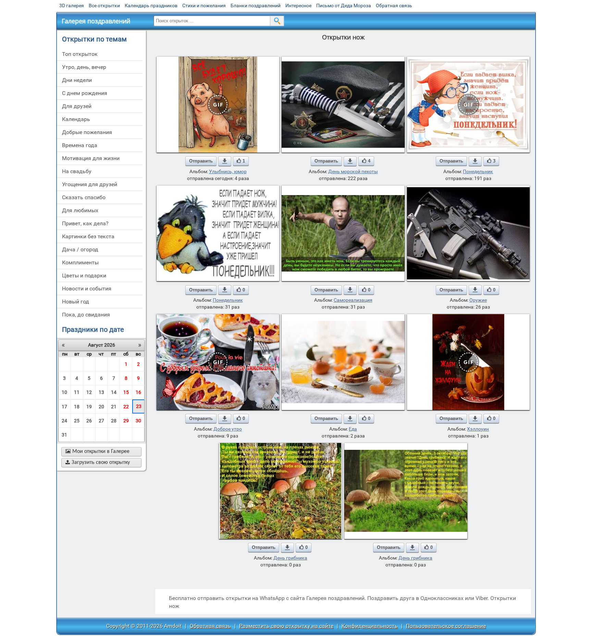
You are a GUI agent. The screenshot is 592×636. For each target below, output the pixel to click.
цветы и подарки (84, 275)
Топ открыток (80, 54)
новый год (75, 301)
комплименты (80, 262)
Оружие (478, 300)
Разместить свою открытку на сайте (286, 626)
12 (89, 392)
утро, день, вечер (84, 67)
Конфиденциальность (370, 626)
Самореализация (353, 300)
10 (64, 392)
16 (138, 392)
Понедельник (478, 171)
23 (138, 406)
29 (126, 420)
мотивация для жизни (91, 158)
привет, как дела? (85, 223)
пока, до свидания (86, 314)
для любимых (80, 210)
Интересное (298, 5)
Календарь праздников (151, 5)
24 (64, 420)
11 (76, 392)
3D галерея (71, 5)
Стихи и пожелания (204, 5)
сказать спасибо (84, 197)
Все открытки (104, 5)
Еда (353, 429)
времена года (79, 145)
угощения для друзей (89, 184)
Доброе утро (227, 429)
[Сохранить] (224, 161)
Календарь (76, 119)
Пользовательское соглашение (446, 626)
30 (138, 420)
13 (101, 392)
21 (113, 406)
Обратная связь (394, 5)
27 (101, 420)
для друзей (76, 106)
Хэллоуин (478, 429)
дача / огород (80, 249)
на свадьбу (76, 171)
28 (113, 420)
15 (126, 392)
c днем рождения (84, 93)
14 (113, 392)
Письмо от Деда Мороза (343, 5)
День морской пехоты (353, 171)
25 (76, 420)
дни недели (77, 80)
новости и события (86, 288)
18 (76, 406)
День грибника (290, 558)
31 (64, 434)
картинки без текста (88, 236)
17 (64, 406)
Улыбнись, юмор (228, 171)
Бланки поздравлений (256, 5)
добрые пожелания (87, 132)
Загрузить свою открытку (97, 462)
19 (89, 406)
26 (89, 420)
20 (101, 406)
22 (126, 406)
